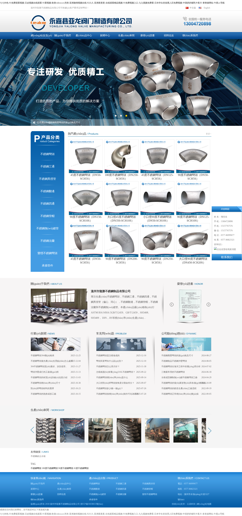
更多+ (208, 134)
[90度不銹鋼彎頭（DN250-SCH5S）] (157, 240)
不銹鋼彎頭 (47, 154)
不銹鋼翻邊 (47, 191)
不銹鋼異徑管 (47, 178)
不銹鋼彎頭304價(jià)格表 (42, 355)
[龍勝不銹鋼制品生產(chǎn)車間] (50, 430)
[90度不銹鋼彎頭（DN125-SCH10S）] (193, 198)
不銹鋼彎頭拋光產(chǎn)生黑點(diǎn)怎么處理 (52, 361)
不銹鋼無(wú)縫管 (47, 228)
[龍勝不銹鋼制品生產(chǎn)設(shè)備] (78, 430)
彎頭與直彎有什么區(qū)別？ (109, 361)
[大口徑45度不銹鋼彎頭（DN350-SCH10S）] (121, 198)
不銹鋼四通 (47, 203)
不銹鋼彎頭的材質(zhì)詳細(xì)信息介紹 (49, 377)
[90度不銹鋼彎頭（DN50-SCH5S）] (193, 156)
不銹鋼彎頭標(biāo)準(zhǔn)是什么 (112, 377)
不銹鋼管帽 (47, 215)
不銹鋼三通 (47, 166)
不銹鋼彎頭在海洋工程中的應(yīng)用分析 (181, 366)
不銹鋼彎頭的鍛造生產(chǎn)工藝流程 (178, 388)
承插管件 (47, 265)
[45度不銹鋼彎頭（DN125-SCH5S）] (157, 156)
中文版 (193, 8)
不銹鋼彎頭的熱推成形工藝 (43, 394)
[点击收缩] (227, 209)
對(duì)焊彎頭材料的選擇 (42, 388)
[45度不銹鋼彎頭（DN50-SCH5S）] (86, 156)
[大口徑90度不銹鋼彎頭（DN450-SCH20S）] (193, 240)
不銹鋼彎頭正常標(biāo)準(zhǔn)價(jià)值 (180, 394)
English (207, 8)
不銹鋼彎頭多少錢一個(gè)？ (109, 388)
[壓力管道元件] (190, 305)
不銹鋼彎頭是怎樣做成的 (108, 355)
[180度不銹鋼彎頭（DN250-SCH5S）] (121, 156)
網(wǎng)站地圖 (204, 504)
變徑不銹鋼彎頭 (47, 253)
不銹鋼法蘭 (47, 240)
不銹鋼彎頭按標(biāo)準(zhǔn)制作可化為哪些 (117, 394)
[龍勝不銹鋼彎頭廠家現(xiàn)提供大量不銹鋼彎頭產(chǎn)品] (192, 430)
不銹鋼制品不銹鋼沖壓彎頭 (174, 361)
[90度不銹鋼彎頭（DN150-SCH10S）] (86, 198)
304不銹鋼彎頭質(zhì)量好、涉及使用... (49, 366)
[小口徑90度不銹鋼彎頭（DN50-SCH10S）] (157, 198)
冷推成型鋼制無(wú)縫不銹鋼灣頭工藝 (179, 377)
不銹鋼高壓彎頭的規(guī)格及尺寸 (64, 122)
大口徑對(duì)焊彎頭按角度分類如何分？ (115, 383)
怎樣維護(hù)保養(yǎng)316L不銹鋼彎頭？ (115, 372)
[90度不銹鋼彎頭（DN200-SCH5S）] (121, 240)
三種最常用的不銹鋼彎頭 (173, 372)
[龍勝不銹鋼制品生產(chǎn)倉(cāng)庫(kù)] (107, 430)
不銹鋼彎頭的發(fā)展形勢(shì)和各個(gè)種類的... (184, 383)
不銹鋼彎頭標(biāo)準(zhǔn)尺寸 (45, 383)
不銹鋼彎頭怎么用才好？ (108, 366)
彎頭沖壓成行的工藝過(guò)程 (45, 372)
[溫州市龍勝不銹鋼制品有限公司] (81, 22)
